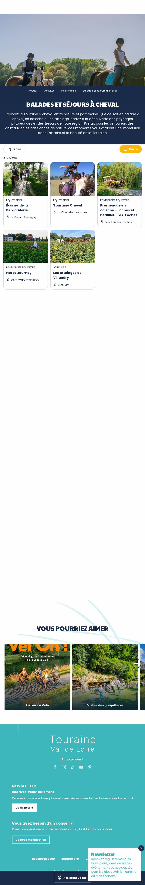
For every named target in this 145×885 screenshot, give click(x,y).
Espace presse (43, 859)
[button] (8, 663)
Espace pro (70, 859)
